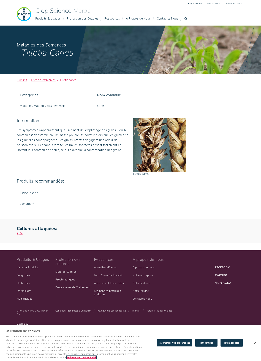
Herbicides (23, 283)
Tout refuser (206, 342)
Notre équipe (141, 291)
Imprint (136, 310)
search (186, 19)
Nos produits (214, 3)
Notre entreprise (143, 275)
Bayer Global (195, 3)
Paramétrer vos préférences (174, 342)
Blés (20, 233)
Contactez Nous (233, 3)
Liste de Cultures (66, 271)
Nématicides (24, 298)
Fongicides (23, 275)
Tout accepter (231, 342)
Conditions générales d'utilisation (73, 310)
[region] (130, 343)
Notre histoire (141, 283)
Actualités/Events (105, 267)
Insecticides (24, 291)
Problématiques (65, 279)
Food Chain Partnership (108, 275)
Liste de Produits (27, 267)
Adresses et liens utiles (109, 283)
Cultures (22, 80)
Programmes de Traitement (72, 287)
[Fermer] (255, 343)
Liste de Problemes (43, 80)
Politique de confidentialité (111, 310)
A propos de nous (144, 267)
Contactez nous (142, 298)
